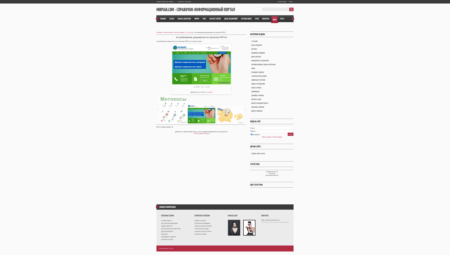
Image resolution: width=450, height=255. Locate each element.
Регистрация (282, 1)
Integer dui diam (167, 239)
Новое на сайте (200, 220)
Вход (290, 1)
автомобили (255, 91)
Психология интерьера (203, 226)
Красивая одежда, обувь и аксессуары (263, 64)
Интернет (254, 49)
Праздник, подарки (257, 72)
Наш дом (164, 234)
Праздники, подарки (168, 237)
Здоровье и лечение (257, 95)
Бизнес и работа (256, 88)
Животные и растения (258, 80)
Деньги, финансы (256, 111)
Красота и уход (256, 99)
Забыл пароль (267, 137)
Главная (159, 32)
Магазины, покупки (257, 107)
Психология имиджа (202, 223)
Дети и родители (256, 45)
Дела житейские (167, 231)
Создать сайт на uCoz (258, 153)
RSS (175, 1)
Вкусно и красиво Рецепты (259, 103)
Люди (253, 68)
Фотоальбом (168, 32)
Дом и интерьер (256, 57)
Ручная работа (166, 220)
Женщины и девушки (258, 53)
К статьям (189, 32)
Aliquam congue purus (203, 231)
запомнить (256, 134)
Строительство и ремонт (259, 76)
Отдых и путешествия (258, 84)
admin (210, 92)
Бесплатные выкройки (169, 223)
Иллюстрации (179, 32)
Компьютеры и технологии (260, 61)
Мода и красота (166, 226)
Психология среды (202, 228)
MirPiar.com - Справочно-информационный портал (195, 9)
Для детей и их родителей (170, 228)
